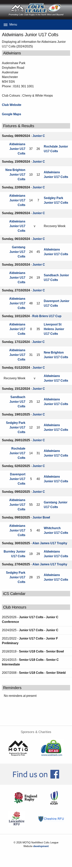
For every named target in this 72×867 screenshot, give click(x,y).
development (41, 846)
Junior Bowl (41, 517)
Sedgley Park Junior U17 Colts (15, 427)
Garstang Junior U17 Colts (17, 252)
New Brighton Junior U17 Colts (15, 174)
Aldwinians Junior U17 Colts (17, 148)
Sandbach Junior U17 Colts (17, 401)
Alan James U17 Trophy (49, 543)
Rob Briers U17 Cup (46, 316)
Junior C (38, 135)
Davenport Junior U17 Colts (17, 479)
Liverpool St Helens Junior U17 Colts (54, 329)
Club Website (11, 104)
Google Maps (11, 114)
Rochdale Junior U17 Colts (17, 453)
